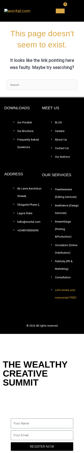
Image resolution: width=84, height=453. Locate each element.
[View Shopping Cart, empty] (60, 11)
